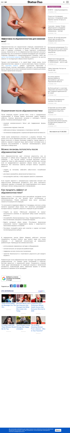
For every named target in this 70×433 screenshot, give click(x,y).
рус (6, 2)
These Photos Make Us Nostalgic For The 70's (9, 305)
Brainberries (8, 309)
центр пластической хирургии (11, 57)
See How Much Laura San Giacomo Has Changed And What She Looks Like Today (23, 307)
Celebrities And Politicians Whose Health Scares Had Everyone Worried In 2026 (38, 307)
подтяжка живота (11, 65)
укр (2, 2)
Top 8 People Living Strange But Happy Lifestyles (23, 327)
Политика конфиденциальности (17, 431)
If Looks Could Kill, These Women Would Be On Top (9, 327)
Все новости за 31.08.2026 (58, 131)
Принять (58, 430)
